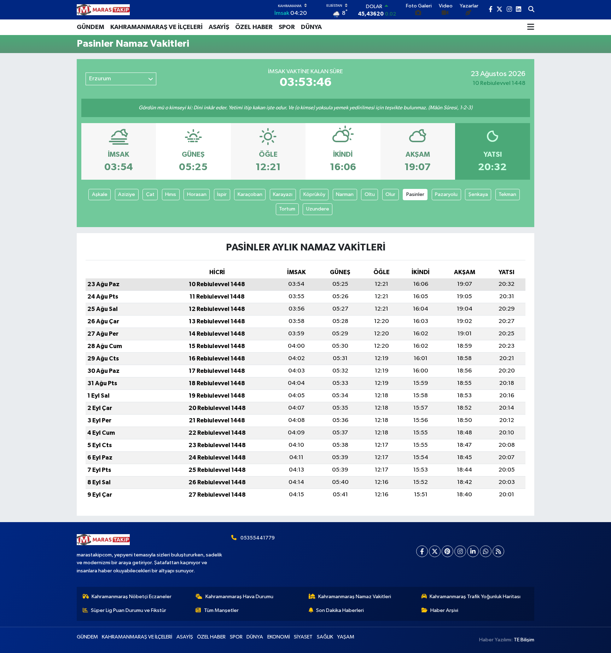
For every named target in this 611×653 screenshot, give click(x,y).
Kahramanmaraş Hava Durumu (239, 596)
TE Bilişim (524, 639)
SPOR (287, 27)
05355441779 (257, 538)
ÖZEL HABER (254, 27)
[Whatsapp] (485, 551)
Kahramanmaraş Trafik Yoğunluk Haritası (475, 596)
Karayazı (282, 194)
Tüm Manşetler (221, 610)
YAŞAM (345, 637)
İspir (222, 194)
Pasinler (415, 194)
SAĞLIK (325, 637)
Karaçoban (250, 194)
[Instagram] (460, 551)
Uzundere (317, 209)
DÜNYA (311, 27)
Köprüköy (314, 194)
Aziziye (126, 194)
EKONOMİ (278, 637)
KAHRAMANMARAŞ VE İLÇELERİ (156, 27)
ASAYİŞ (219, 27)
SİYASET (303, 637)
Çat (150, 194)
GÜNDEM (90, 27)
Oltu (370, 194)
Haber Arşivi (444, 610)
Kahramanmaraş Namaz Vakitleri (354, 596)
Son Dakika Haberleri (340, 610)
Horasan (196, 194)
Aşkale (99, 194)
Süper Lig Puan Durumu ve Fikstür (128, 610)
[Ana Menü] (530, 27)
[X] (435, 551)
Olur (390, 194)
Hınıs (170, 194)
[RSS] (498, 551)
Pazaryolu (446, 194)
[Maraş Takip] (103, 9)
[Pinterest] (447, 551)
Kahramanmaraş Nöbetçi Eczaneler (131, 596)
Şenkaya (478, 194)
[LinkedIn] (473, 551)
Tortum (287, 209)
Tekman (507, 194)
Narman (345, 194)
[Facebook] (422, 551)
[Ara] (531, 10)
